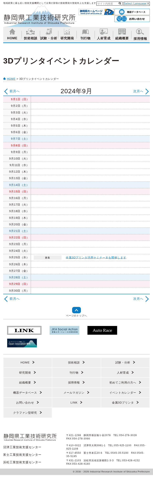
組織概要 (122, 38)
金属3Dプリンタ (123, 402)
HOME (12, 38)
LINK (74, 402)
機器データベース (25, 392)
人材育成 (104, 38)
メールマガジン (74, 392)
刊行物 (85, 38)
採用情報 (140, 38)
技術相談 (30, 38)
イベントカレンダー (122, 392)
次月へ (138, 91)
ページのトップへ (76, 315)
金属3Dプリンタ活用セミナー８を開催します (96, 257)
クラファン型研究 (25, 412)
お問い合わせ (25, 402)
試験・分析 (48, 38)
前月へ (15, 91)
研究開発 (67, 38)
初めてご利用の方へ (122, 382)
